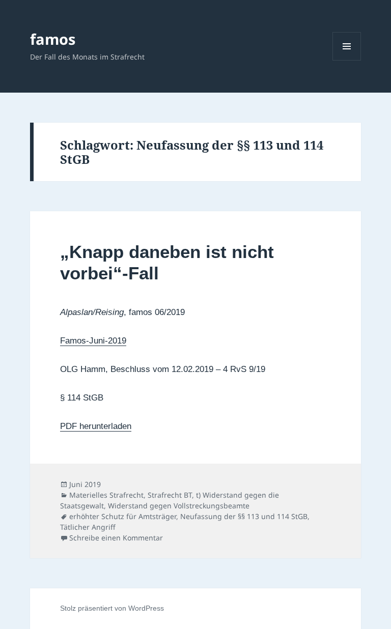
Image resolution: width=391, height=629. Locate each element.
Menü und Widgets (347, 60)
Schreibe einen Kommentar (116, 537)
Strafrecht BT (170, 495)
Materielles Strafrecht (106, 495)
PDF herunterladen (95, 426)
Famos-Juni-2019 (93, 341)
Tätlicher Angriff (88, 527)
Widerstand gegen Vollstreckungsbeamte (178, 505)
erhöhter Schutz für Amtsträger (122, 516)
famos (52, 39)
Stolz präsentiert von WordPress (112, 608)
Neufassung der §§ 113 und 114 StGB (244, 516)
